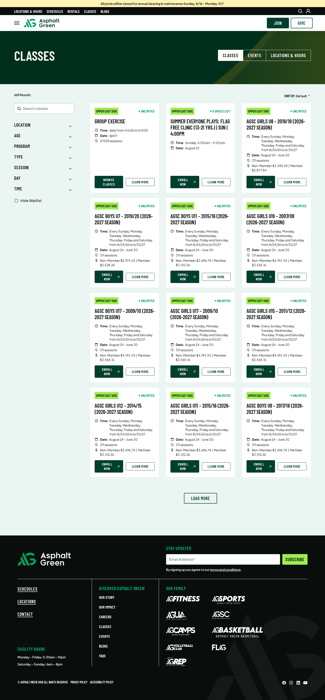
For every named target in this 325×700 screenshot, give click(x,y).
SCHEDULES (27, 588)
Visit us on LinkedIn (298, 683)
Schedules (55, 11)
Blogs (105, 11)
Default (301, 96)
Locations (26, 601)
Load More (200, 498)
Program (22, 146)
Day (17, 178)
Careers (105, 616)
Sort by (289, 96)
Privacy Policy (79, 682)
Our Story (106, 597)
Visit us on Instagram (291, 683)
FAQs (102, 655)
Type (18, 156)
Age (17, 135)
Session (21, 167)
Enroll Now (183, 182)
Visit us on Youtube (305, 683)
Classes (90, 11)
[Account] (308, 11)
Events (254, 55)
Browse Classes (109, 182)
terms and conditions (225, 570)
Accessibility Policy (101, 682)
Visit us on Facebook (284, 683)
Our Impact (107, 607)
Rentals (73, 11)
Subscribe (294, 559)
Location (22, 125)
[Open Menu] (16, 23)
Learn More (140, 182)
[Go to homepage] (41, 23)
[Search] (300, 11)
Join (278, 23)
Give (302, 23)
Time (18, 188)
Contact (25, 614)
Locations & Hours (28, 11)
